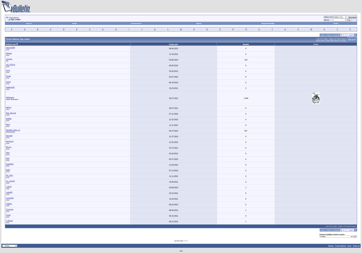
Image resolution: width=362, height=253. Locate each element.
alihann (9, 53)
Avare (8, 76)
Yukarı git (356, 246)
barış (8, 124)
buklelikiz (10, 164)
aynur (8, 82)
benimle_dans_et (13, 130)
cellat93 (9, 192)
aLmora (9, 59)
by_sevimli (10, 181)
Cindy (8, 215)
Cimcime (9, 209)
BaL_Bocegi (11, 113)
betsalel (9, 136)
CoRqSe (9, 221)
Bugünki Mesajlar (268, 23)
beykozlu (9, 141)
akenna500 (10, 48)
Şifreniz (326, 20)
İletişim (331, 246)
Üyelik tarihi (173, 44)
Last (351, 35)
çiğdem (9, 204)
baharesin (10, 97)
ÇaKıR (8, 187)
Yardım (74, 23)
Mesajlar (246, 44)
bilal (7, 158)
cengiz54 (9, 198)
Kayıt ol (29, 23)
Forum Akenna (14, 17)
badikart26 (10, 87)
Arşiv (349, 246)
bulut (8, 170)
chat (181, 251)
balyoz (8, 107)
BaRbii (8, 119)
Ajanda (198, 23)
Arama (335, 23)
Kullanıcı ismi (328, 17)
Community (135, 23)
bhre (8, 153)
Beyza (8, 147)
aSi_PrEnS (10, 65)
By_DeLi (9, 175)
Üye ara (351, 40)
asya (8, 70)
